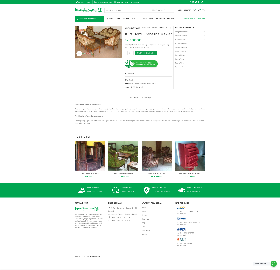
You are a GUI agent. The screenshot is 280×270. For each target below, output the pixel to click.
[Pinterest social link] (196, 2)
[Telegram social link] (202, 2)
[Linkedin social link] (199, 2)
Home (127, 27)
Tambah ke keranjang (145, 53)
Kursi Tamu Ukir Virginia (156, 173)
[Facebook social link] (190, 2)
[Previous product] (166, 28)
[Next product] (171, 28)
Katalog (133, 27)
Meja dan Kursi (180, 51)
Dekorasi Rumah (181, 36)
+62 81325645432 (123, 220)
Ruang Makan (180, 55)
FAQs (143, 226)
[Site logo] (88, 10)
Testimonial (146, 230)
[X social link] (193, 2)
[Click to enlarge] (79, 53)
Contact (144, 234)
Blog (143, 223)
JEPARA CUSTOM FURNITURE (194, 19)
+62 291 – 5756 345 (123, 217)
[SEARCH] (171, 10)
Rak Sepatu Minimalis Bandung (190, 173)
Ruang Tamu (141, 27)
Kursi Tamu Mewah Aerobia (123, 173)
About (144, 211)
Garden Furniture (181, 47)
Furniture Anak (180, 39)
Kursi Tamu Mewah (153, 27)
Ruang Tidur (179, 63)
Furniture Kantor (181, 43)
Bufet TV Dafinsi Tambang (90, 173)
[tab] (133, 96)
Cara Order (146, 219)
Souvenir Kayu (180, 67)
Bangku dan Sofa (181, 32)
